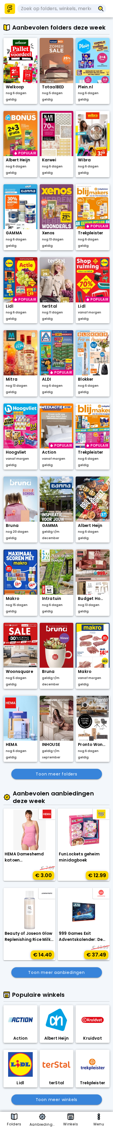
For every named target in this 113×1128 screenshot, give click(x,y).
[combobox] (56, 8)
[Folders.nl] (10, 8)
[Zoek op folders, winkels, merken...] (101, 8)
